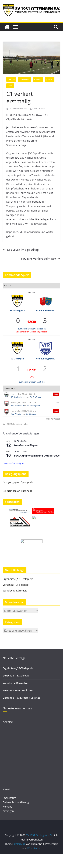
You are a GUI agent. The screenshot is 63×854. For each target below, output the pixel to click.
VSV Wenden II (17, 405)
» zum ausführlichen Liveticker (31, 381)
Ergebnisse (24, 79)
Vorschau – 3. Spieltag (16, 584)
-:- (58, 402)
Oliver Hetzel (39, 108)
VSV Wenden (16, 414)
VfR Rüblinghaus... (45, 358)
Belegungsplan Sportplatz (18, 482)
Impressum (9, 797)
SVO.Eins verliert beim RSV (38, 259)
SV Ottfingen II (17, 310)
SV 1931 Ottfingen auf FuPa (15, 424)
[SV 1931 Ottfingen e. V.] (7, 27)
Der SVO (11, 79)
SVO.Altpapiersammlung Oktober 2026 (37, 455)
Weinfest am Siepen (26, 445)
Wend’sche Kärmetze (15, 590)
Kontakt (7, 806)
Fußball (38, 79)
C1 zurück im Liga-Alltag (23, 250)
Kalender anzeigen (13, 463)
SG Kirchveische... (19, 397)
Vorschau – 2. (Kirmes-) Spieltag (21, 697)
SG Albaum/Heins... (46, 310)
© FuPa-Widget (53, 418)
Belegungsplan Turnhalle (17, 490)
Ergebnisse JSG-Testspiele (18, 579)
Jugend (49, 79)
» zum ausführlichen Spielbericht (31, 328)
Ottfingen (8, 811)
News (10, 85)
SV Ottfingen (17, 358)
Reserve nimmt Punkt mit (18, 690)
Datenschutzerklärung (16, 802)
